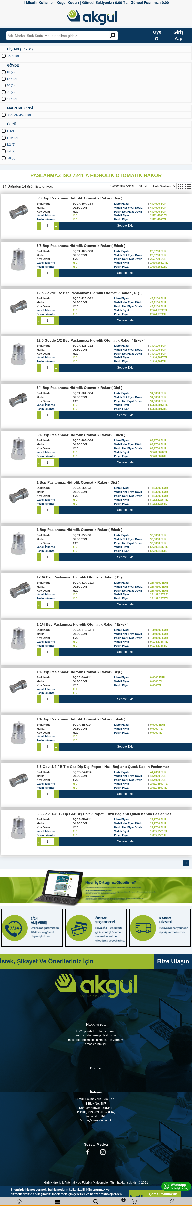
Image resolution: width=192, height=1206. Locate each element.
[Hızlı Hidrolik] (95, 16)
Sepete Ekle (125, 225)
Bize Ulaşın (173, 961)
